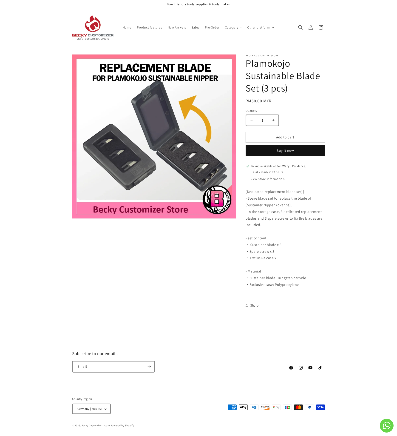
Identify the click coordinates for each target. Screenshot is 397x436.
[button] (233, 27)
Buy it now (285, 150)
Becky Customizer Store (96, 425)
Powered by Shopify (122, 425)
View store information (268, 179)
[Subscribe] (149, 367)
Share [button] (254, 305)
